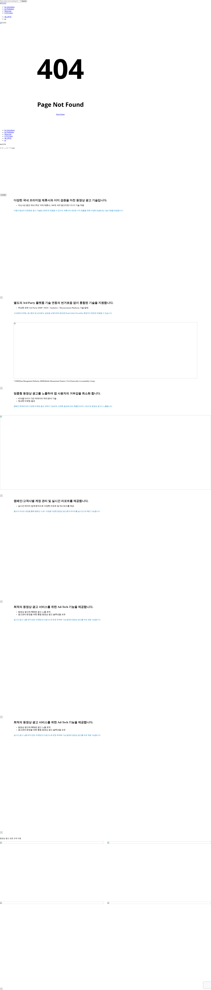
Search (24, 1)
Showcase (7, 134)
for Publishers (9, 132)
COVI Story (8, 136)
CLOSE (3, 195)
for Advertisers (9, 130)
